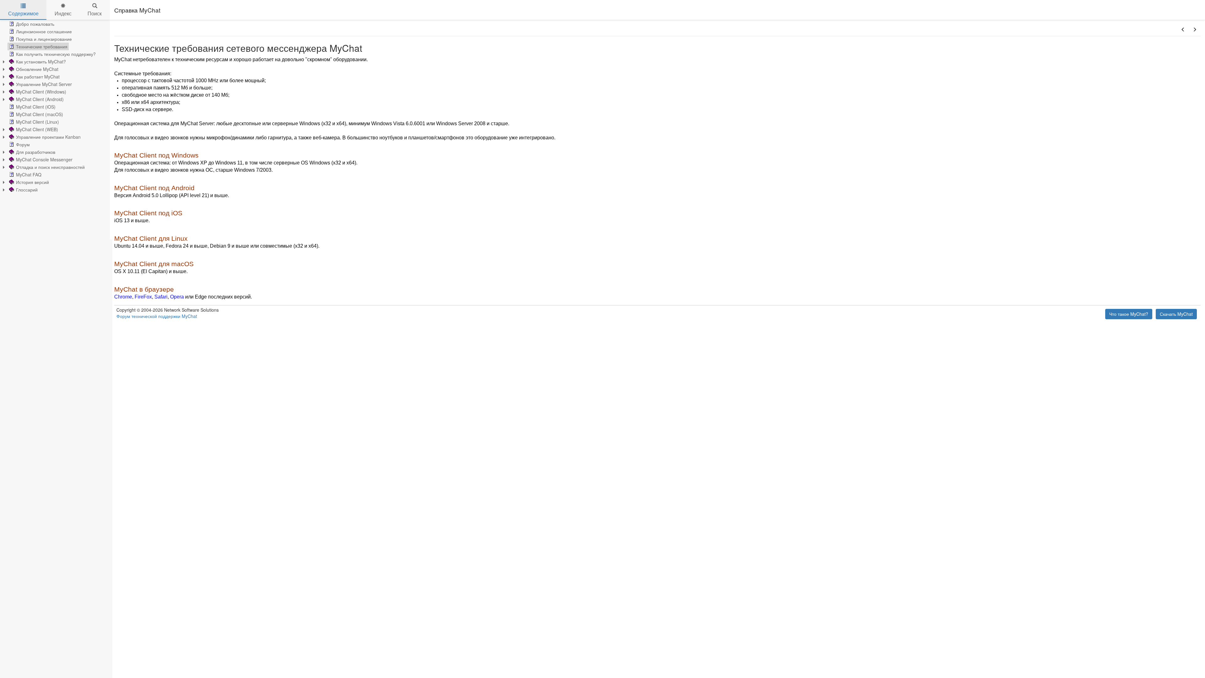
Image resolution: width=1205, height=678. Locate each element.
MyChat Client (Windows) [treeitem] (41, 92)
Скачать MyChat (1176, 314)
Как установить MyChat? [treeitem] (41, 61)
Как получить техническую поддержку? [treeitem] (56, 54)
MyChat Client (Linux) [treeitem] (37, 122)
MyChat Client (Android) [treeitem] (40, 99)
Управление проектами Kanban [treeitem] (48, 137)
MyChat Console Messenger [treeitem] (44, 159)
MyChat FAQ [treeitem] (28, 174)
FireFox (143, 296)
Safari (161, 296)
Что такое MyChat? (1128, 314)
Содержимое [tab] (23, 13)
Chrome (123, 296)
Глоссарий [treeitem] (27, 189)
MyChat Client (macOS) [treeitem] (39, 114)
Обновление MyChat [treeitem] (37, 69)
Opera (177, 296)
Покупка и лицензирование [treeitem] (44, 39)
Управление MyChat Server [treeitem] (44, 84)
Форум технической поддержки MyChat (156, 316)
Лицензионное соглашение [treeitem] (44, 31)
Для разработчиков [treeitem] (35, 152)
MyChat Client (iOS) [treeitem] (36, 107)
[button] (1183, 29)
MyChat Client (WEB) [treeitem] (37, 129)
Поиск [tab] (95, 13)
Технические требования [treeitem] (41, 46)
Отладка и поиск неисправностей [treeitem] (50, 167)
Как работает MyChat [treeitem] (38, 76)
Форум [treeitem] (23, 144)
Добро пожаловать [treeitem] (35, 24)
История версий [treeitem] (32, 182)
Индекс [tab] (63, 13)
